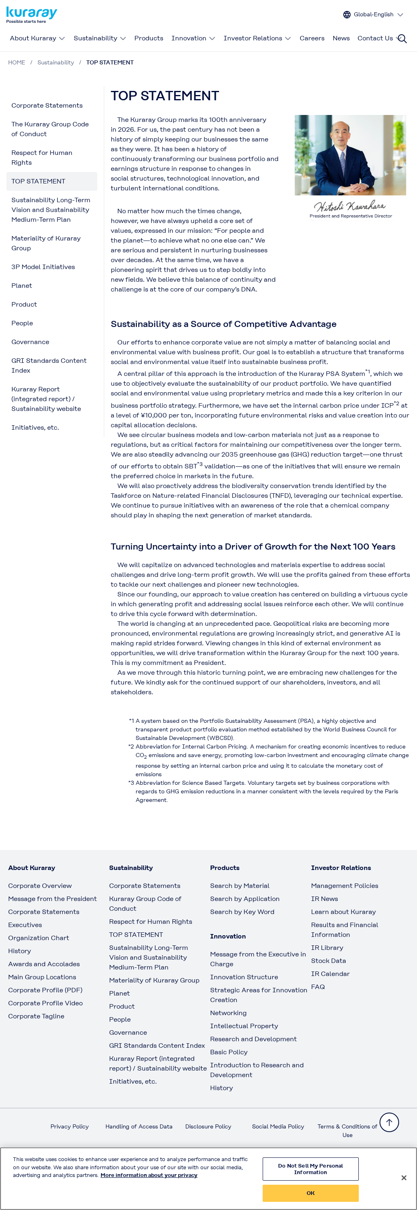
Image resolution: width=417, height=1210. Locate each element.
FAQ (318, 987)
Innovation (188, 38)
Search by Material (240, 886)
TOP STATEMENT (38, 181)
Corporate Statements (47, 105)
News (341, 38)
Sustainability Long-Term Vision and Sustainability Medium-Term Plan (50, 209)
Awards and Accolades (44, 964)
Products (148, 38)
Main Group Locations (42, 977)
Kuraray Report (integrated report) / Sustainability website (46, 399)
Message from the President (52, 899)
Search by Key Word (242, 912)
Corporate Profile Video (45, 1003)
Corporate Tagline (36, 1016)
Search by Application (245, 899)
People (22, 323)
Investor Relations (253, 38)
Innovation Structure (244, 977)
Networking (228, 1013)
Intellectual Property (244, 1026)
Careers (312, 38)
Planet (21, 285)
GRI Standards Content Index (49, 365)
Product (24, 304)
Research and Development (253, 1039)
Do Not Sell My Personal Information (310, 1169)
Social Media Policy (278, 1126)
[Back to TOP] (389, 1122)
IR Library (327, 948)
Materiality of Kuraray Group (46, 243)
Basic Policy (229, 1052)
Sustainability (95, 38)
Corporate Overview (40, 886)
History (19, 951)
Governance (30, 342)
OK (311, 1193)
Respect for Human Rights (41, 157)
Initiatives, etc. (35, 427)
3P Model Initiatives (43, 267)
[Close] (404, 1178)
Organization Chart (38, 938)
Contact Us (375, 38)
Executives (25, 925)
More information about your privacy (149, 1175)
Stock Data (328, 961)
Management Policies (344, 886)
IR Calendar (330, 974)
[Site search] (402, 39)
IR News (324, 899)
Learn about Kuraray (343, 912)
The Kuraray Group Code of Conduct (50, 129)
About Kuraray (33, 38)
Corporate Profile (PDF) (45, 990)
